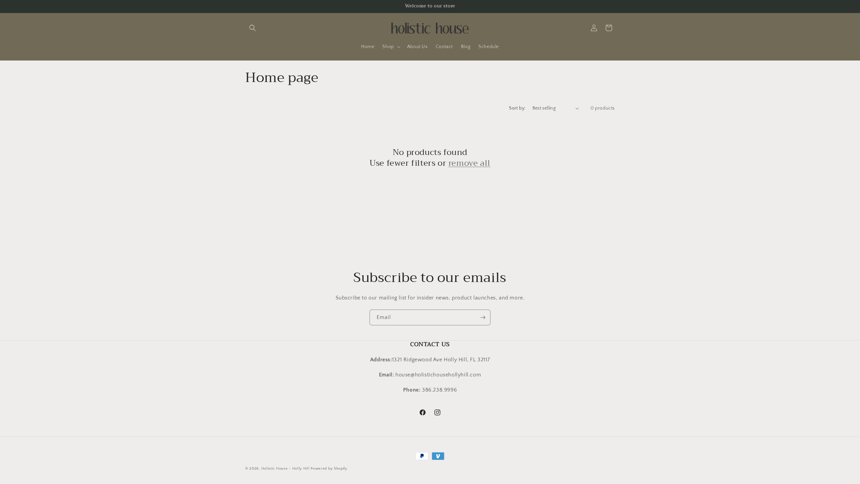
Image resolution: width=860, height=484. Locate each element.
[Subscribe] (482, 317)
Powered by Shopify (329, 469)
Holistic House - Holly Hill (285, 469)
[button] (252, 28)
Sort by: (517, 108)
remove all (469, 163)
